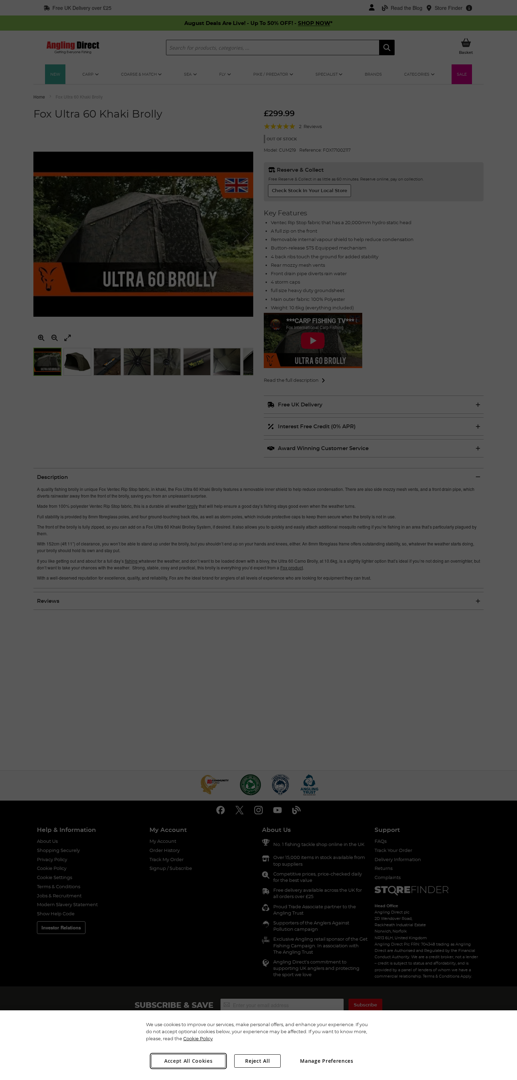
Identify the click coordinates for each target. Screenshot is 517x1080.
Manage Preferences (326, 1060)
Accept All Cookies (188, 1060)
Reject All (257, 1060)
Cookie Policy (198, 1038)
